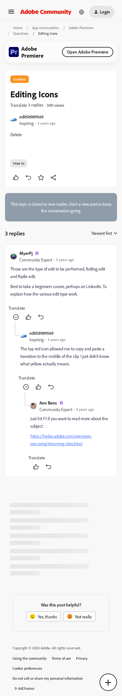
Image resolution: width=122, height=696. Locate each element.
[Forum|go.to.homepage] (46, 12)
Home (18, 27)
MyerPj (26, 253)
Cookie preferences (27, 668)
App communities (45, 27)
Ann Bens (48, 402)
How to (18, 163)
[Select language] (82, 12)
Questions (20, 33)
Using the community (30, 658)
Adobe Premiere (81, 27)
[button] (11, 13)
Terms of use (61, 658)
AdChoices (26, 688)
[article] (61, 286)
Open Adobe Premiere (87, 51)
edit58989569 (31, 116)
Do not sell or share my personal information (48, 678)
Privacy (82, 658)
